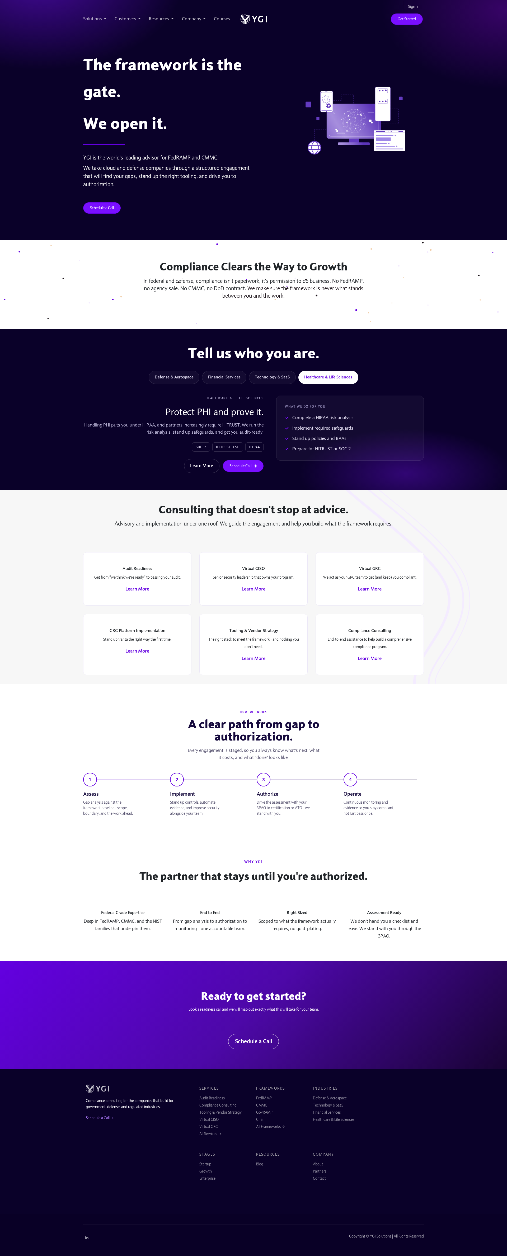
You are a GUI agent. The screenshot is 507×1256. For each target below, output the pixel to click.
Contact (319, 1178)
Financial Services (224, 377)
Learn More (201, 465)
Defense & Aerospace (174, 377)
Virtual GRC (208, 1126)
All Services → (210, 1134)
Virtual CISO (209, 1119)
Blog (259, 1164)
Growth (205, 1171)
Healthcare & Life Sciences (328, 377)
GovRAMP (264, 1112)
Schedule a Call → (100, 1118)
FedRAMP (264, 1098)
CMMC (261, 1105)
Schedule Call (240, 466)
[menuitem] (96, 19)
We (95, 124)
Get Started (407, 19)
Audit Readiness (212, 1098)
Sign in (414, 6)
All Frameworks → (270, 1126)
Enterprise (207, 1178)
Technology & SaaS (272, 377)
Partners (319, 1171)
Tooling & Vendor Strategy (220, 1112)
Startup (205, 1164)
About (318, 1164)
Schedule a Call (102, 208)
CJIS (259, 1119)
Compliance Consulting (218, 1105)
